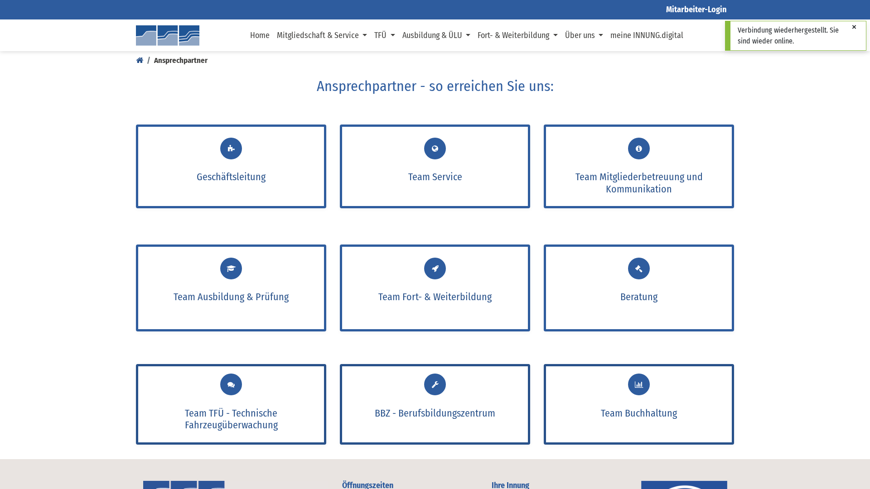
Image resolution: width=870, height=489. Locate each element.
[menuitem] (259, 35)
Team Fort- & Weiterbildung (435, 297)
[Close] (854, 27)
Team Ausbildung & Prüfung (231, 297)
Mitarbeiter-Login (696, 9)
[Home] (139, 60)
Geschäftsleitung (231, 177)
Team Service (435, 177)
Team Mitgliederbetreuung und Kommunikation (639, 183)
